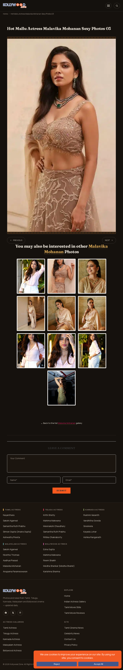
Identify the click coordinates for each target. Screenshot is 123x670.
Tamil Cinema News (74, 627)
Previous (17, 240)
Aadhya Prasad (10, 560)
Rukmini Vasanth (91, 515)
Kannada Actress (11, 639)
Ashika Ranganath (92, 537)
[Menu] (108, 6)
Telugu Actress (10, 633)
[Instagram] (20, 613)
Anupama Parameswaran (15, 571)
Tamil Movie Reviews (74, 612)
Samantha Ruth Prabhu (14, 526)
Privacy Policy (70, 644)
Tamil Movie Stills (72, 607)
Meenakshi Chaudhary (54, 526)
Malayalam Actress (12, 644)
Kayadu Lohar (90, 531)
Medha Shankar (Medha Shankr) (59, 565)
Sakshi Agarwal (10, 520)
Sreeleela (88, 526)
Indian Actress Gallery (75, 601)
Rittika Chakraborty (52, 537)
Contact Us (70, 639)
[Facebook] (5, 613)
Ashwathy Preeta (11, 537)
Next (107, 240)
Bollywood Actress (12, 650)
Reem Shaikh (49, 560)
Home (5, 14)
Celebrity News (72, 633)
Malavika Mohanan (66, 423)
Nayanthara (8, 515)
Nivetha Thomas (11, 554)
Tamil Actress (10, 627)
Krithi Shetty (49, 515)
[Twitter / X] (13, 613)
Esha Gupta (49, 549)
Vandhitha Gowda (92, 520)
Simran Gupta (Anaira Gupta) (17, 531)
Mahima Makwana (52, 520)
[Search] (117, 6)
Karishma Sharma (51, 571)
